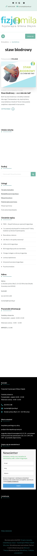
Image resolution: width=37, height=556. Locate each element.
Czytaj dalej (5, 109)
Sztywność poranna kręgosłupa (13, 262)
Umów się (30, 36)
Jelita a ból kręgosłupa (10, 244)
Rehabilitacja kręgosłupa (10, 194)
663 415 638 (8, 405)
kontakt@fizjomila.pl (11, 408)
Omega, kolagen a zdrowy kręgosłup (15, 253)
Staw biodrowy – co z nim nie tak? (16, 93)
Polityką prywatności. (13, 481)
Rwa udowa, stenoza (9, 235)
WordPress (23, 550)
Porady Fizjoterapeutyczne (12, 90)
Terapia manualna (7, 190)
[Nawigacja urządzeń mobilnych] (3, 36)
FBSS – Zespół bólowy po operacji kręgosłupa (18, 224)
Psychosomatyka (8, 266)
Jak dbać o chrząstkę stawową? (13, 239)
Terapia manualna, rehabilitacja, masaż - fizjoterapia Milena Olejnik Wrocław (18, 542)
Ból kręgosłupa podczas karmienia (14, 248)
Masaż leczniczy (6, 198)
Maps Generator (6, 531)
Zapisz (19, 485)
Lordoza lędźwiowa (9, 257)
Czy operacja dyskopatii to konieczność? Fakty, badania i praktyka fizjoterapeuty (18, 229)
